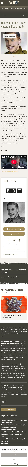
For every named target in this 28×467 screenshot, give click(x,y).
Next (23, 15)
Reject (14, 459)
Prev (5, 15)
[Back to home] (14, 3)
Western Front (5, 441)
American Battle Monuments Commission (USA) (14, 420)
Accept (14, 455)
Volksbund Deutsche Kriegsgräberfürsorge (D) (13, 438)
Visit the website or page (15, 229)
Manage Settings (14, 464)
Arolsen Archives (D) (6, 422)
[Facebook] (6, 401)
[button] (2, 3)
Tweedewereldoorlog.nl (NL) (8, 429)
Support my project (9, 409)
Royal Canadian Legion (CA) (8, 427)
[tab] (13, 56)
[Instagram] (2, 401)
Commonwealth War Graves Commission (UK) (13, 425)
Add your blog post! (14, 234)
